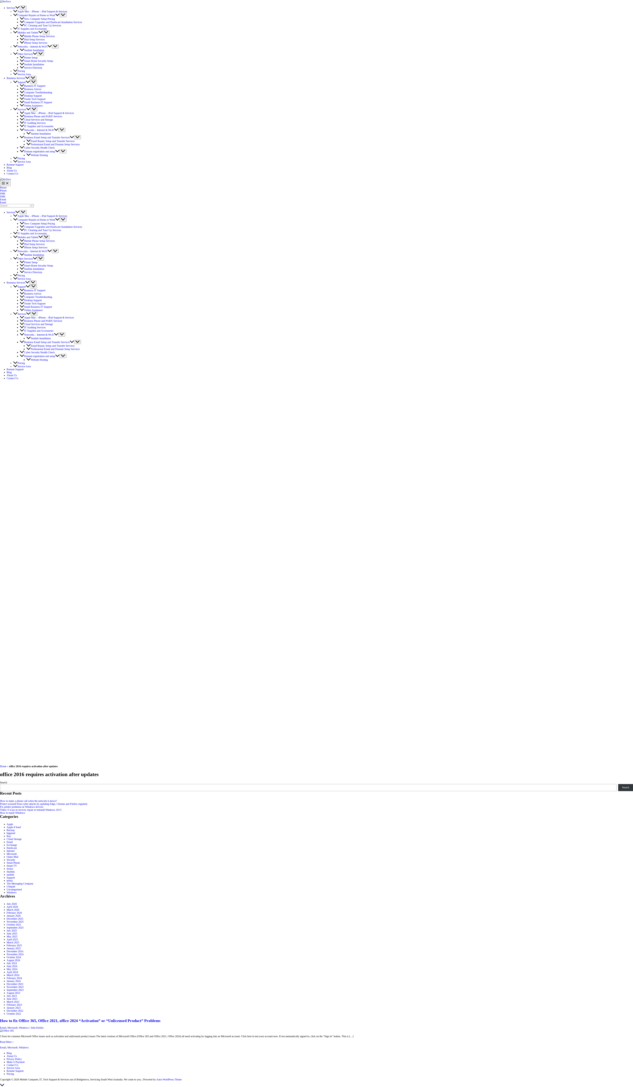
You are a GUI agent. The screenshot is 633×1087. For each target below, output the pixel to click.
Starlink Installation (34, 50)
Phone (3, 190)
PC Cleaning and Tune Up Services (42, 25)
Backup (11, 830)
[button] (17, 7)
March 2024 (13, 975)
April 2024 (12, 972)
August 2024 (13, 960)
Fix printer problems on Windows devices (21, 806)
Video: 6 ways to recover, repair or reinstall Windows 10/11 (31, 809)
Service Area (24, 74)
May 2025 (12, 936)
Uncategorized (14, 889)
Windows (11, 892)
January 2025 (14, 948)
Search (3, 782)
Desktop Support (33, 95)
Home (3, 766)
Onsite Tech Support (34, 99)
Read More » (7, 1041)
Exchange (12, 845)
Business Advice (32, 89)
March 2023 (13, 1001)
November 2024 (15, 954)
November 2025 (15, 921)
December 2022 (15, 1010)
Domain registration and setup (39, 151)
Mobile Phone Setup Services (39, 36)
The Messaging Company (20, 883)
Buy (9, 836)
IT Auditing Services (35, 123)
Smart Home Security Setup (38, 61)
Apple (10, 824)
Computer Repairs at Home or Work (36, 15)
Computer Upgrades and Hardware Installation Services (53, 22)
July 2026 (12, 903)
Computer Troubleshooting (38, 92)
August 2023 (13, 993)
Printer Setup (31, 57)
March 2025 (13, 942)
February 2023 (14, 1004)
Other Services (25, 54)
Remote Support (15, 164)
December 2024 (15, 951)
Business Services (16, 78)
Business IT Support (34, 85)
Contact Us (12, 173)
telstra (10, 880)
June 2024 (12, 966)
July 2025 (12, 930)
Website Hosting (39, 155)
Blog (9, 167)
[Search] (32, 205)
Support (21, 82)
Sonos (10, 868)
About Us (12, 170)
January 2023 (14, 1007)
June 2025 (12, 933)
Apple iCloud (14, 827)
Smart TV (12, 865)
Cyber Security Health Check (39, 147)
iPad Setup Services (34, 39)
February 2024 (14, 978)
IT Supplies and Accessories (32, 28)
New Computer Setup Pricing (39, 18)
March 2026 (13, 909)
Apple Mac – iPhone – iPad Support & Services (42, 11)
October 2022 (14, 1013)
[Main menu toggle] (5, 183)
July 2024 (12, 963)
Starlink (11, 871)
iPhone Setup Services (35, 42)
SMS (2, 196)
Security (11, 859)
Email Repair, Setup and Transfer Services (53, 141)
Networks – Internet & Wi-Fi (32, 46)
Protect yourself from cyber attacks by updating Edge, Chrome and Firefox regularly (44, 804)
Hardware (12, 848)
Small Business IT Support (38, 102)
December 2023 (15, 984)
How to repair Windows (12, 812)
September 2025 (15, 927)
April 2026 (12, 906)
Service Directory (33, 67)
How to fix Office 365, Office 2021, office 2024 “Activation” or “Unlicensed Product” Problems (80, 1021)
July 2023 (12, 995)
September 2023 (15, 990)
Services (11, 7)
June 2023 (12, 998)
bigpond (11, 833)
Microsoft (12, 853)
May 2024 (12, 969)
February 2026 (14, 912)
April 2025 (12, 939)
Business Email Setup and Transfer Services (47, 137)
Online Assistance (33, 105)
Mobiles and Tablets (27, 32)
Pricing (21, 71)
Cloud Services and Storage (38, 119)
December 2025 (15, 918)
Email (3, 202)
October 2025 (14, 924)
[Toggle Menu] (23, 8)
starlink (10, 874)
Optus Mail (12, 856)
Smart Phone (13, 862)
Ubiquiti (11, 886)
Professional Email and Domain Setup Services (55, 144)
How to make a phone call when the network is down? (28, 801)
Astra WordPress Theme (169, 1079)
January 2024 (14, 981)
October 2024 (14, 957)
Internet (11, 851)
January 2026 (14, 915)
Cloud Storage (14, 839)
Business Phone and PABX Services (43, 116)
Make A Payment (16, 1062)
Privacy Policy (14, 1059)
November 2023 (15, 987)
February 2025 (14, 945)
